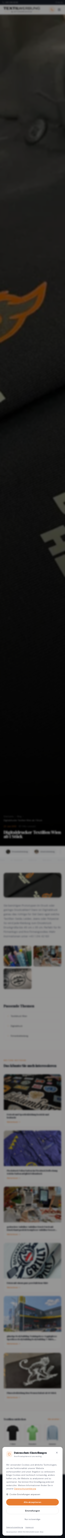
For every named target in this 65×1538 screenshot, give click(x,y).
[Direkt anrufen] (52, 9)
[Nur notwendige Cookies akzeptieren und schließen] (57, 1453)
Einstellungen (32, 1510)
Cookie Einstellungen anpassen (25, 1494)
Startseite (9, 816)
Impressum (29, 1527)
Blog (19, 816)
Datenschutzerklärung (25, 1488)
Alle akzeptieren (32, 1502)
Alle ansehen (53, 1419)
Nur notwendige (32, 1519)
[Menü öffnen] (59, 9)
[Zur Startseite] (21, 9)
